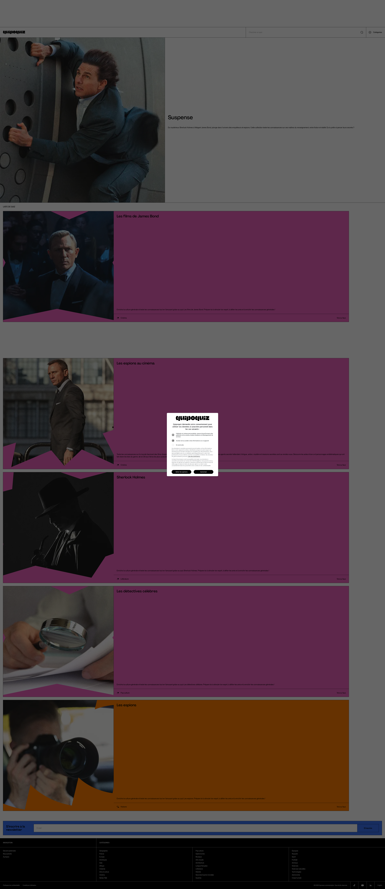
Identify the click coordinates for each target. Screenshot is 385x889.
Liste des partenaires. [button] (194, 456)
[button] (192, 445)
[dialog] (192, 444)
